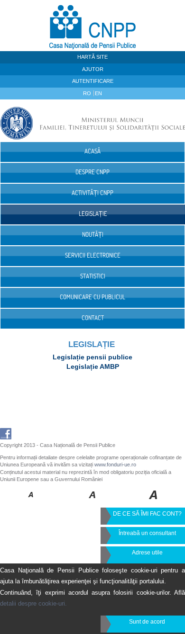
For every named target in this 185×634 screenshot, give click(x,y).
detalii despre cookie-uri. (33, 603)
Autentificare (92, 81)
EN (98, 93)
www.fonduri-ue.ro (115, 464)
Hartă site (92, 57)
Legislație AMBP (92, 366)
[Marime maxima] (154, 501)
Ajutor (92, 69)
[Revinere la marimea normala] (31, 501)
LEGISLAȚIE (91, 344)
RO (87, 93)
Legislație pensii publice (92, 357)
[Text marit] (93, 501)
